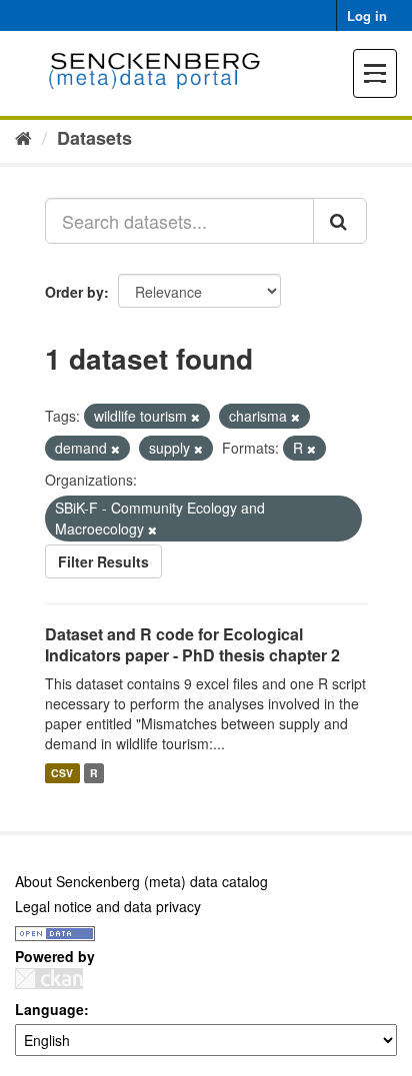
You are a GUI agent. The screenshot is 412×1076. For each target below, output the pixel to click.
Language (49, 1009)
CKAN (49, 978)
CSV (62, 772)
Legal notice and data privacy (108, 906)
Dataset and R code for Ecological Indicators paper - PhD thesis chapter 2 (192, 644)
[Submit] (340, 221)
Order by (74, 292)
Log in (367, 15)
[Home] (23, 137)
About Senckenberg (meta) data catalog (141, 881)
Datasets (94, 138)
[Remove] (195, 417)
